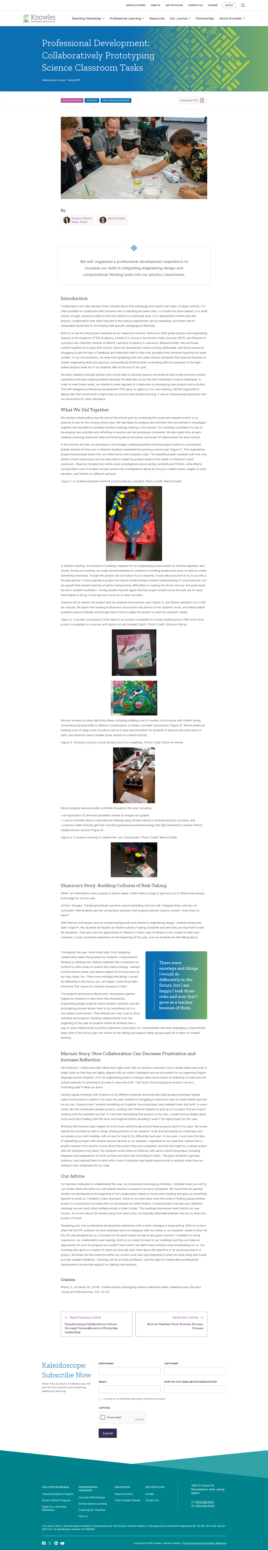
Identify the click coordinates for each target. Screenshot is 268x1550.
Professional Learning (125, 18)
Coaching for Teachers (92, 1509)
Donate (213, 5)
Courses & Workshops (91, 1497)
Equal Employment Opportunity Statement (204, 1543)
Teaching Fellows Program (57, 1493)
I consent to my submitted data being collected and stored (134, 1398)
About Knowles (230, 18)
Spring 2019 (74, 80)
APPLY (229, 5)
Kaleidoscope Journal (53, 80)
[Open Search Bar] (243, 5)
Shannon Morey (81, 218)
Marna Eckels (116, 218)
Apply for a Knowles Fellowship (54, 1508)
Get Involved (174, 5)
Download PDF (189, 100)
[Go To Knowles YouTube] (62, 1543)
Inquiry (91, 100)
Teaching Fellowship (86, 18)
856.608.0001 (205, 1502)
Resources (157, 18)
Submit (108, 1433)
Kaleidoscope (72, 100)
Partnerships (205, 18)
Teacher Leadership (116, 100)
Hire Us (155, 5)
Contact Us (195, 5)
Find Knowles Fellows (127, 1500)
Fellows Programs (55, 1487)
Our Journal (178, 18)
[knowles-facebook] (44, 1543)
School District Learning (92, 1503)
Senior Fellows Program (56, 1500)
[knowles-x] (50, 1543)
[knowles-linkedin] (56, 1543)
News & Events (136, 5)
